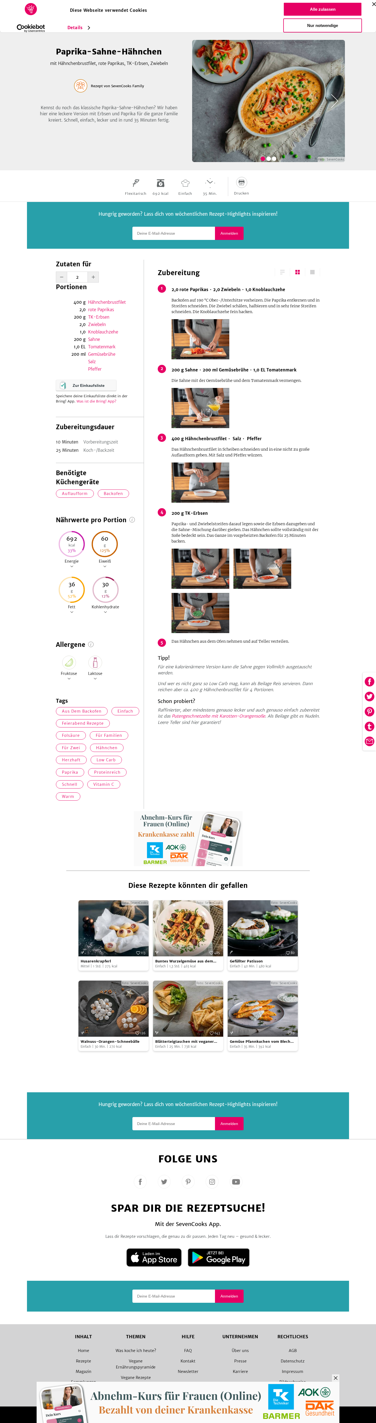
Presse (240, 1361)
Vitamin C (103, 784)
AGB (293, 1350)
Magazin (83, 1371)
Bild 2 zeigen (268, 159)
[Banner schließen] (374, 4)
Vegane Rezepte (136, 1377)
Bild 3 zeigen (274, 159)
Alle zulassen (323, 9)
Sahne (94, 339)
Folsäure (71, 735)
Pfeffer (95, 369)
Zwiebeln (97, 324)
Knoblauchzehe (103, 332)
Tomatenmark (102, 346)
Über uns (240, 1350)
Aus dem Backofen (82, 711)
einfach (125, 711)
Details (75, 27)
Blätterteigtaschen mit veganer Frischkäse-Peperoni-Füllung (184, 1041)
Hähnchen (107, 747)
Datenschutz (292, 1361)
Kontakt (188, 1361)
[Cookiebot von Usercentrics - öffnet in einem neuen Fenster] (31, 28)
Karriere (240, 1371)
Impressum (292, 1371)
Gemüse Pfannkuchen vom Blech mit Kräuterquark (260, 1041)
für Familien (109, 735)
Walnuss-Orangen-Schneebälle (110, 1041)
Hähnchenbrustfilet (107, 302)
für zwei (71, 747)
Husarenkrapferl (96, 961)
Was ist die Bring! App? (96, 401)
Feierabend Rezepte (83, 723)
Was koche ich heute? (136, 1350)
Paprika (70, 772)
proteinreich (107, 772)
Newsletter (188, 1371)
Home (83, 1350)
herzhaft (71, 759)
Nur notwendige (322, 25)
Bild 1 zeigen (263, 159)
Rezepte (83, 1361)
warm (68, 796)
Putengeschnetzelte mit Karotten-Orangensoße (218, 716)
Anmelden (229, 233)
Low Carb (106, 759)
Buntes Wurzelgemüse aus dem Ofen (184, 961)
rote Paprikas (101, 309)
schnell (69, 784)
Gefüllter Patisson (246, 961)
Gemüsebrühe (101, 354)
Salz (92, 361)
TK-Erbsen (98, 317)
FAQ (188, 1350)
